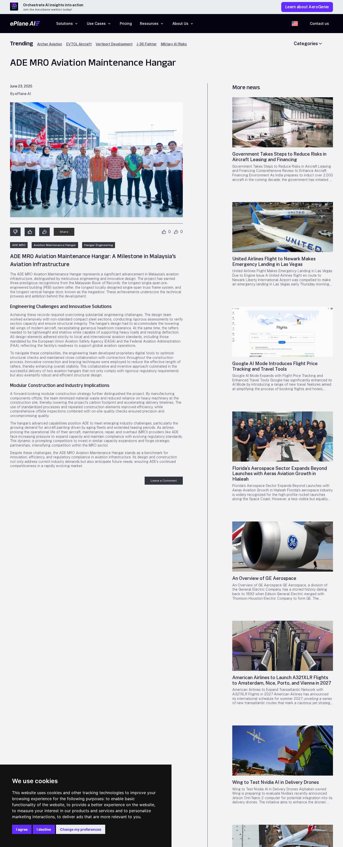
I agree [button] (22, 829)
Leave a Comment (164, 480)
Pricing (126, 23)
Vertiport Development (114, 44)
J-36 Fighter (147, 44)
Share (64, 232)
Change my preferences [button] (80, 829)
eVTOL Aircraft (79, 44)
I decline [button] (44, 829)
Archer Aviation (49, 44)
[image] (282, 122)
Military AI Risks (174, 44)
